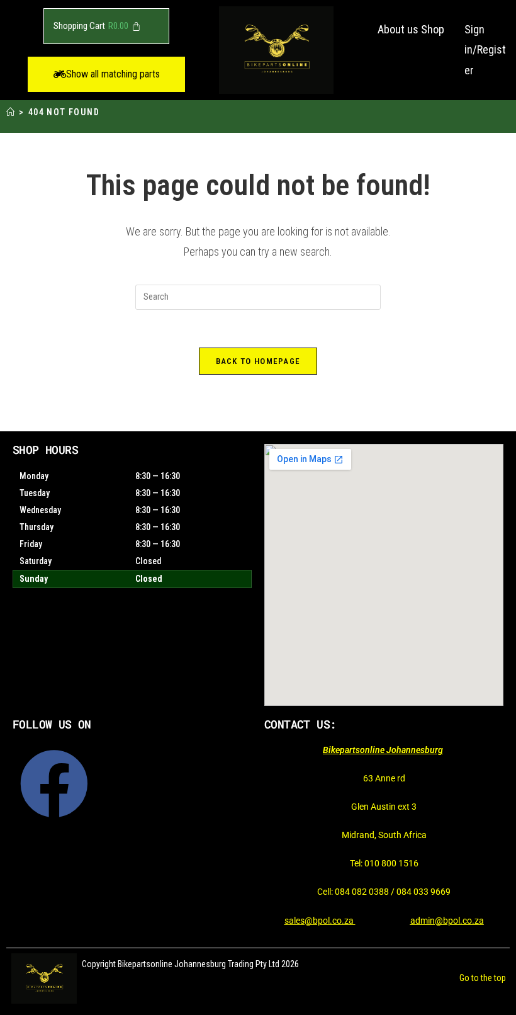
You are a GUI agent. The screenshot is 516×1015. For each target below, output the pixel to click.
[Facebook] (54, 783)
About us (398, 29)
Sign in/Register (485, 50)
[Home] (10, 112)
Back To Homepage (258, 361)
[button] (106, 74)
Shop (432, 29)
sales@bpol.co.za (320, 921)
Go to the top (482, 978)
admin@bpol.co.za (447, 921)
